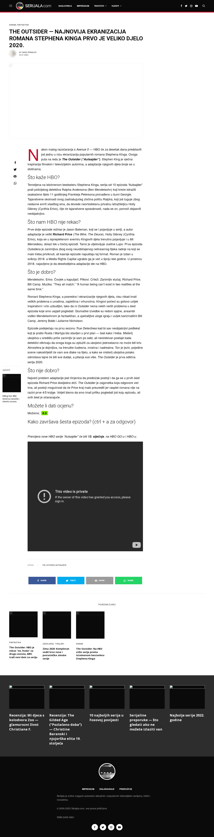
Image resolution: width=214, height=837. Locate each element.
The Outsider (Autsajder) (54, 565)
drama (12, 25)
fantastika (23, 25)
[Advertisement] (180, 73)
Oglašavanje (106, 788)
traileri (59, 643)
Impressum (88, 788)
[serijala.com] (34, 6)
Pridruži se (125, 788)
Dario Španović (29, 52)
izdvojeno (48, 643)
